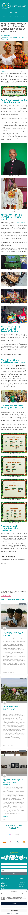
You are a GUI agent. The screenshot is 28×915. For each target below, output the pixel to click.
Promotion (22, 882)
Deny (14, 906)
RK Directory (22, 884)
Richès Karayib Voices (5, 886)
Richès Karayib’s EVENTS (6, 889)
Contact (14, 19)
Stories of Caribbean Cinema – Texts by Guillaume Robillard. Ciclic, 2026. (13, 634)
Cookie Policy (9, 913)
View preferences (14, 910)
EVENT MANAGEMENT (10, 37)
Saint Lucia (5, 71)
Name (2, 579)
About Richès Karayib (5, 882)
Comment (4, 563)
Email (2, 585)
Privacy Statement (16, 913)
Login (11, 12)
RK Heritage (17, 16)
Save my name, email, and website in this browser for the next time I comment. (14, 592)
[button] (26, 891)
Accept (14, 903)
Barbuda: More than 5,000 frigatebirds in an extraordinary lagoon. (11, 708)
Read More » (5, 669)
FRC (13, 139)
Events (21, 886)
